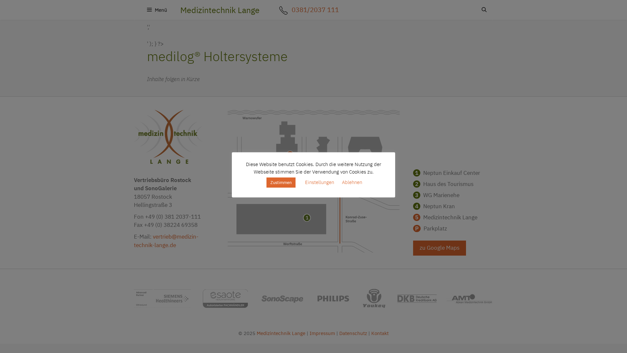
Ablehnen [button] (352, 182)
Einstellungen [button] (319, 182)
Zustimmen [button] (281, 182)
